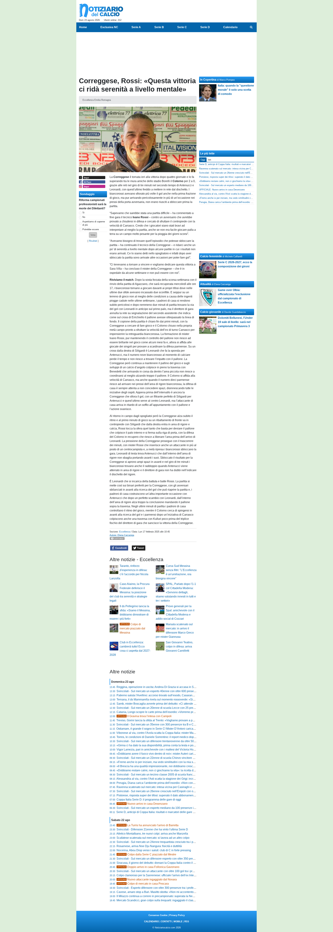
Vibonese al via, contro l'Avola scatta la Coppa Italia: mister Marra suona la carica (166, 732)
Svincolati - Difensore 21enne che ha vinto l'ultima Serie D (152, 829)
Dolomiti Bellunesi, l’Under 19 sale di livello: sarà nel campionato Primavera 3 (235, 322)
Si (83, 212)
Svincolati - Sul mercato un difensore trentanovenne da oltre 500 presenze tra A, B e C (169, 741)
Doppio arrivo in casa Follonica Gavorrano (148, 866)
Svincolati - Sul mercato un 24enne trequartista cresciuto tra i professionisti (162, 841)
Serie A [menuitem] (136, 27)
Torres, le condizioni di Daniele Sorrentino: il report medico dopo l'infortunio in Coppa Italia (172, 737)
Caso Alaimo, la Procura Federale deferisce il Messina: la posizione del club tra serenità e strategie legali (130, 592)
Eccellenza (124, 531)
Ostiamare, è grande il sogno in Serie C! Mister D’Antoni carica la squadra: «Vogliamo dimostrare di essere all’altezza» (189, 728)
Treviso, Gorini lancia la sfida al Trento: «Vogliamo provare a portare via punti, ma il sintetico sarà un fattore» (182, 720)
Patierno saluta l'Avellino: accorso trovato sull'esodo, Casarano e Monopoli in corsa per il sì (172, 695)
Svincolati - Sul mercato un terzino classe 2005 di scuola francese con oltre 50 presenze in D (173, 774)
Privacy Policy (177, 915)
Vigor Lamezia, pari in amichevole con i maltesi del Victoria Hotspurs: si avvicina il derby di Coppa (177, 749)
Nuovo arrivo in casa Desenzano (142, 803)
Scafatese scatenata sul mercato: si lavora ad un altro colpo (153, 837)
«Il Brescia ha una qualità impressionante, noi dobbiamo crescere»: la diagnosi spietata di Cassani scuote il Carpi (186, 766)
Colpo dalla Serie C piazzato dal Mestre (146, 854)
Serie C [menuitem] (182, 27)
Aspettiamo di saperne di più (93, 223)
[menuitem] (251, 27)
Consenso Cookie (157, 915)
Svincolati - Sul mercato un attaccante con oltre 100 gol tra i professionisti (161, 871)
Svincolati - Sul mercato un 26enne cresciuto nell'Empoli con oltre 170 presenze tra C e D (171, 791)
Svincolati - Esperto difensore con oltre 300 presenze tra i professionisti (160, 887)
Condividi (121, 548)
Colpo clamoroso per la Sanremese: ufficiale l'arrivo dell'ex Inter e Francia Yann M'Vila (169, 875)
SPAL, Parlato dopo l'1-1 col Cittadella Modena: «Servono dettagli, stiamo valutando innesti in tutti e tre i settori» (176, 592)
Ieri (209, 159)
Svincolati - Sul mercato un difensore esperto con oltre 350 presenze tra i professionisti (170, 858)
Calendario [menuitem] (230, 27)
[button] (93, 235)
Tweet (140, 548)
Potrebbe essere (90, 229)
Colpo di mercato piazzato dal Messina (132, 628)
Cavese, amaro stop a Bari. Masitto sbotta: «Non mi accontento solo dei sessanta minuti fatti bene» (177, 891)
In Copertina (208, 79)
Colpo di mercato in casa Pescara (143, 883)
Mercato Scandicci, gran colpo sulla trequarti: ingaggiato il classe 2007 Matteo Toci (167, 900)
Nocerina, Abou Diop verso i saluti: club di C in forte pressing (154, 850)
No (83, 217)
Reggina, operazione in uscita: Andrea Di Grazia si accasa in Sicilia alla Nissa (164, 686)
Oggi (202, 159)
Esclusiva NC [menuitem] (109, 27)
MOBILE (178, 921)
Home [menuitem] (83, 27)
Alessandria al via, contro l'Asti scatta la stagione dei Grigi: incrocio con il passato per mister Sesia (176, 778)
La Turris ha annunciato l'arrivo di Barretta (147, 825)
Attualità (205, 284)
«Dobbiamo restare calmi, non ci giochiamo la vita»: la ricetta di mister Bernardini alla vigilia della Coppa (181, 770)
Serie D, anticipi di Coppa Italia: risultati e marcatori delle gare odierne (159, 812)
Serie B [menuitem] (159, 27)
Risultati (93, 241)
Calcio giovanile (210, 311)
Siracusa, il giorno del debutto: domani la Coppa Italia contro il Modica (159, 862)
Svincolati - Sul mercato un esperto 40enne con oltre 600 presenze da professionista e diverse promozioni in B (184, 691)
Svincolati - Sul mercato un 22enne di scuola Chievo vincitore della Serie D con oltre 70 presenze (176, 757)
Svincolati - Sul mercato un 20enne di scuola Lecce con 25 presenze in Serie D (165, 707)
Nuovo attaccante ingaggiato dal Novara (147, 879)
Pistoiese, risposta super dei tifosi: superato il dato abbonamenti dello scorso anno (167, 795)
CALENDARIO (151, 921)
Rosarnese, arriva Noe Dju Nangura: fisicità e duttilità (149, 846)
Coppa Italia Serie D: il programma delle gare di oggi (149, 799)
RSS (186, 921)
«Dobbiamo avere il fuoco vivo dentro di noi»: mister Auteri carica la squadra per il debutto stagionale (178, 753)
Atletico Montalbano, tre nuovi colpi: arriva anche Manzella (152, 833)
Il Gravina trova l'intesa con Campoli (144, 716)
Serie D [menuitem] (205, 27)
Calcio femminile (211, 256)
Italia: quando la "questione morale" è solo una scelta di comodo (236, 89)
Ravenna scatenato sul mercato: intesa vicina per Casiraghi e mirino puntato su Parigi (169, 787)
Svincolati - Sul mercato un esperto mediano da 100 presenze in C (157, 807)
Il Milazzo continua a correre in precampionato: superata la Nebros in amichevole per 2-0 (171, 896)
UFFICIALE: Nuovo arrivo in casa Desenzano (222, 189)
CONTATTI (166, 921)
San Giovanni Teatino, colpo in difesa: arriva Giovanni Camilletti (179, 646)
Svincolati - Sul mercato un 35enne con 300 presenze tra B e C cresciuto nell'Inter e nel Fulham (174, 724)
